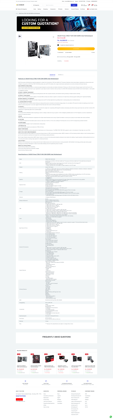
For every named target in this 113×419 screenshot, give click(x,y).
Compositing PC (74, 410)
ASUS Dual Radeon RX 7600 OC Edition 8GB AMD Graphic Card (49, 366)
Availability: (59, 60)
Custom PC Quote (75, 9)
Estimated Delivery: (63, 56)
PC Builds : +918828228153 (91, 1)
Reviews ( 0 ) (60, 74)
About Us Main (46, 407)
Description (52, 74)
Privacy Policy (46, 399)
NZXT (86, 403)
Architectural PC (74, 405)
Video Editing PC (74, 399)
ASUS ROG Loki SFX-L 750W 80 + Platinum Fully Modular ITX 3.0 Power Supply (63, 366)
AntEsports (59, 401)
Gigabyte (87, 399)
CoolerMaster (87, 395)
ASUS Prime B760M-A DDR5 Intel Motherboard (22, 366)
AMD (86, 393)
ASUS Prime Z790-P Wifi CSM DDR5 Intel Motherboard (75, 36)
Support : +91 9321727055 (80, 1)
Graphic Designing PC (75, 412)
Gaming (39, 9)
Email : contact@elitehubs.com (68, 1)
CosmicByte (59, 403)
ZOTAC (86, 407)
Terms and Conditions (48, 401)
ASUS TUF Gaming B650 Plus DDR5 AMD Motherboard (76, 366)
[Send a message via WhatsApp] (110, 416)
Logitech (59, 395)
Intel (86, 401)
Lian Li (86, 405)
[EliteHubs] (20, 5)
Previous (15, 363)
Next (97, 363)
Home (35, 9)
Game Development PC (75, 403)
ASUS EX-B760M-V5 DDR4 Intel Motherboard (36, 366)
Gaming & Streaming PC (75, 393)
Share (93, 52)
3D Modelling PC (74, 407)
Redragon (59, 399)
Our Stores (82, 9)
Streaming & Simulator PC (76, 395)
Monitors (67, 9)
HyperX (58, 397)
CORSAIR (87, 397)
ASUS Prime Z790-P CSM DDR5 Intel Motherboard (90, 366)
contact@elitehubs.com (20, 401)
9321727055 (21, 396)
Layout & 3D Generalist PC (76, 401)
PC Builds (60, 9)
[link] (27, 355)
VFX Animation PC (74, 408)
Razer (58, 393)
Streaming (45, 9)
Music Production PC (75, 397)
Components (53, 9)
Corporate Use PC (74, 414)
